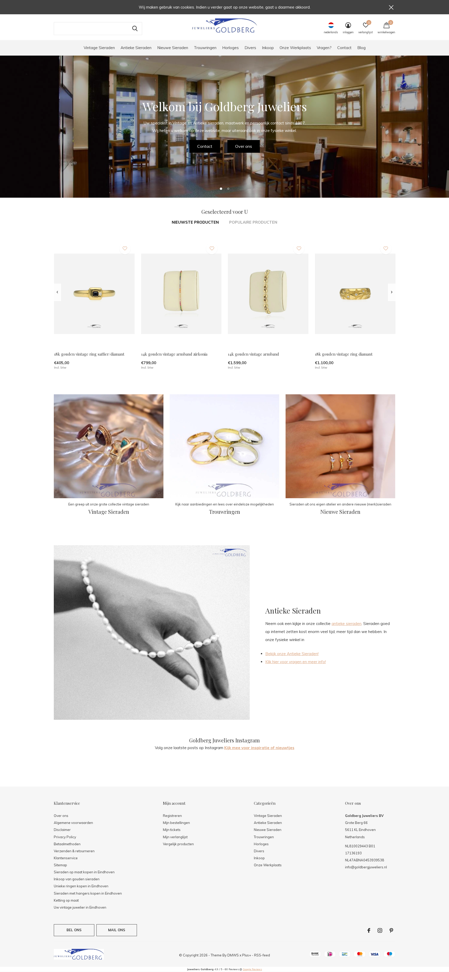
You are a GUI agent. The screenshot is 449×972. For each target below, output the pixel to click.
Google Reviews (252, 969)
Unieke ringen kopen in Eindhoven (81, 886)
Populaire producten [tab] (253, 222)
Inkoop (268, 47)
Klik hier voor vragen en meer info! (295, 661)
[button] (220, 188)
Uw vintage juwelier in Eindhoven (80, 907)
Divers (250, 47)
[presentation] (57, 292)
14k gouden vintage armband (253, 354)
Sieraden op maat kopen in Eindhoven (84, 872)
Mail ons (116, 930)
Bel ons (74, 930)
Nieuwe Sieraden (172, 47)
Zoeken (135, 28)
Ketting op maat (66, 900)
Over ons (243, 146)
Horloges (230, 47)
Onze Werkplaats (295, 47)
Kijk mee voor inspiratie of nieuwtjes (259, 747)
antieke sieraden (346, 623)
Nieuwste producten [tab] (195, 222)
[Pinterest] (391, 930)
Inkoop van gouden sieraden (77, 879)
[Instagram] (380, 930)
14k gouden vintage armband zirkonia (174, 354)
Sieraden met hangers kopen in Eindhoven (88, 893)
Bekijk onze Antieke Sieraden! (292, 653)
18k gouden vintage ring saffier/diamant (89, 354)
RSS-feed (262, 955)
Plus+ (246, 955)
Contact (344, 47)
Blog (361, 47)
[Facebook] (368, 930)
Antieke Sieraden (136, 47)
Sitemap (60, 865)
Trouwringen (205, 47)
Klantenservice (66, 858)
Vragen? (324, 47)
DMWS (233, 955)
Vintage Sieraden (99, 47)
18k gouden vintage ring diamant (344, 354)
